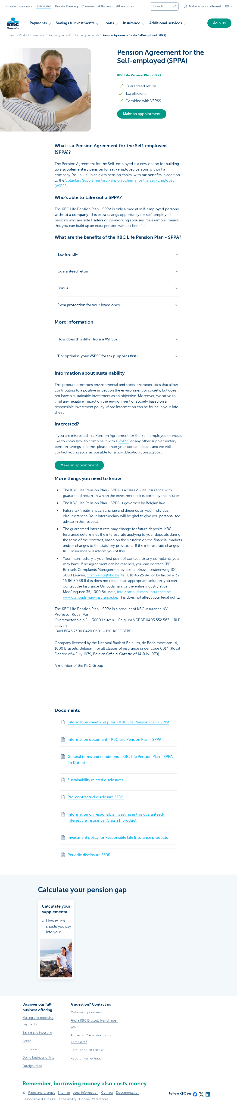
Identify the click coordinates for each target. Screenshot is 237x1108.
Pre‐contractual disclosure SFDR (96, 797)
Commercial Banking (96, 6)
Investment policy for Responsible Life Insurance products (118, 838)
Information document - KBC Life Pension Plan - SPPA (114, 740)
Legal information (85, 1092)
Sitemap (64, 1092)
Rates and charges (41, 1092)
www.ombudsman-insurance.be (90, 597)
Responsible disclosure (39, 1099)
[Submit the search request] (175, 6)
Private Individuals (19, 6)
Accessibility (67, 1099)
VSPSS (123, 441)
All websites (125, 6)
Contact (107, 1092)
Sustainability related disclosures (95, 780)
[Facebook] (194, 1093)
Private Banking (66, 6)
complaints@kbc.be (103, 575)
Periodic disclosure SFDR (89, 855)
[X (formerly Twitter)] (201, 1093)
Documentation (127, 1092)
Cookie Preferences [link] (93, 1099)
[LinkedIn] (207, 1093)
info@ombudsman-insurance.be (144, 592)
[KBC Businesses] (13, 23)
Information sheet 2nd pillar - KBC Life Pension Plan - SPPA (118, 722)
